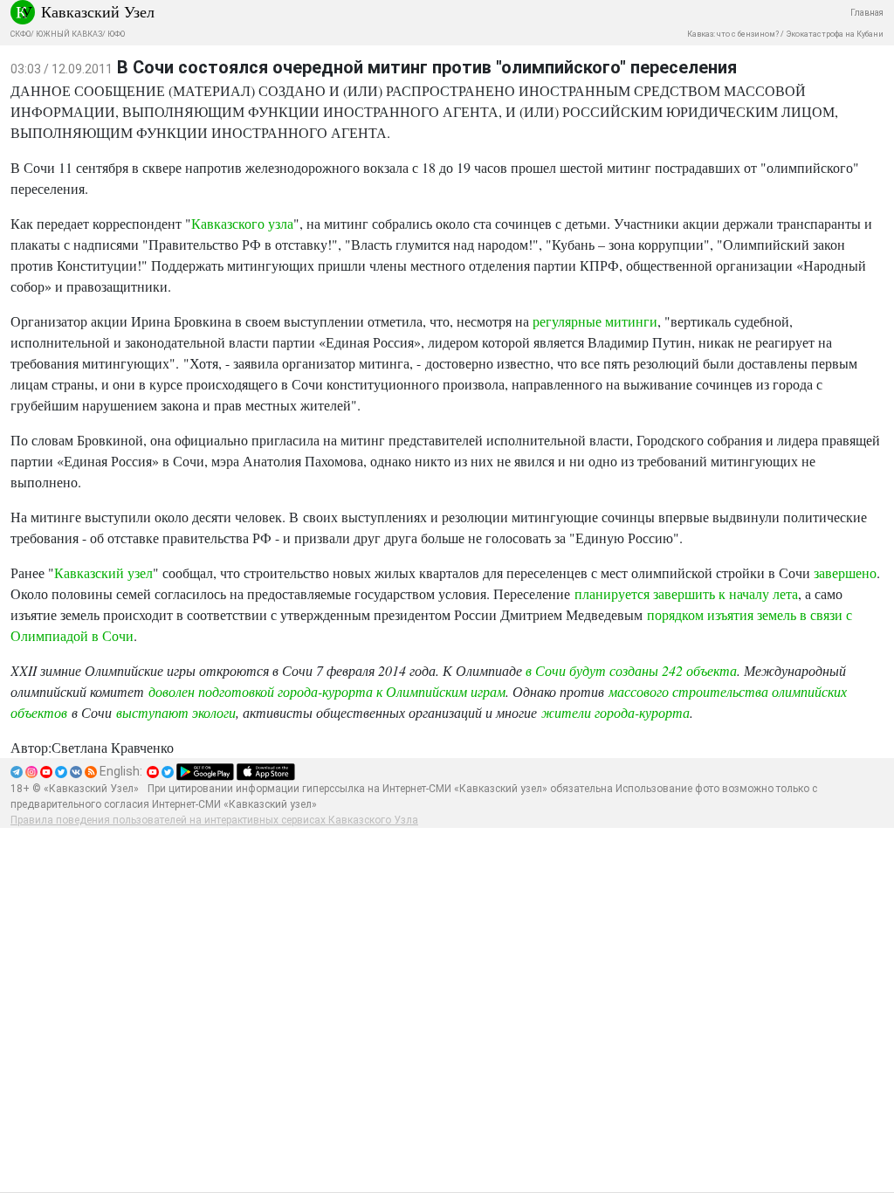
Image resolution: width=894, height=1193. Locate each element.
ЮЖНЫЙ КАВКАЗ (69, 34)
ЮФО (116, 34)
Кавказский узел (103, 572)
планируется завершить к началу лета (686, 593)
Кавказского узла (242, 223)
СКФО (20, 34)
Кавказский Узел (98, 11)
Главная (867, 12)
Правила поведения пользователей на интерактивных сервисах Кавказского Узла (214, 820)
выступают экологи (176, 712)
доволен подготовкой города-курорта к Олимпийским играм (326, 691)
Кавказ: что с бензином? (733, 34)
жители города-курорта (615, 712)
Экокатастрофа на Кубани (835, 34)
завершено (845, 572)
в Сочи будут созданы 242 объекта (631, 670)
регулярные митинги (595, 321)
